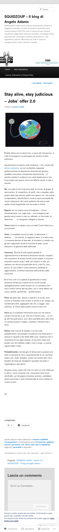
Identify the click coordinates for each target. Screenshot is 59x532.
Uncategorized (10, 442)
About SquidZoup (21, 69)
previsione (16, 444)
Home (7, 69)
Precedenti (36, 83)
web (37, 444)
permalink (17, 447)
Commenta (41, 506)
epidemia (50, 442)
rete (22, 444)
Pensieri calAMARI (40, 439)
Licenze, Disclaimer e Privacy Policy (19, 75)
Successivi (49, 83)
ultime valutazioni (11, 168)
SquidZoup (45, 444)
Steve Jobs (29, 444)
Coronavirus (40, 442)
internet (7, 444)
